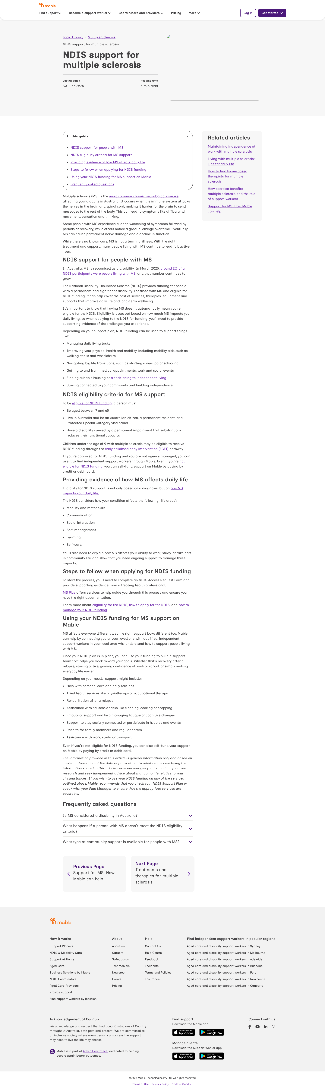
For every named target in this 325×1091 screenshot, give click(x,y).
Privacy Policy (160, 1084)
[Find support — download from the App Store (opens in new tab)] (183, 1032)
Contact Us (153, 946)
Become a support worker (88, 13)
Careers (117, 953)
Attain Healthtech (95, 1051)
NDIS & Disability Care (66, 953)
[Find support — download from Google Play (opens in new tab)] (211, 1032)
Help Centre (153, 953)
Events (116, 979)
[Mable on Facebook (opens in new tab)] (249, 1027)
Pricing (176, 13)
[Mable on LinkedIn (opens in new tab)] (265, 1027)
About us (118, 946)
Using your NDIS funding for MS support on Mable (111, 177)
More (192, 13)
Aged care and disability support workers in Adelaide (224, 959)
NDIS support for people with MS (97, 147)
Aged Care (57, 966)
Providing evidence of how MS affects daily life (108, 162)
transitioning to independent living (138, 378)
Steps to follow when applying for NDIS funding (108, 169)
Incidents (152, 966)
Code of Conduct (182, 1084)
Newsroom (119, 972)
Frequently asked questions (92, 184)
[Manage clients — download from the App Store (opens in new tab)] (183, 1056)
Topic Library (73, 37)
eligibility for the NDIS (109, 605)
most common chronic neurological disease (143, 196)
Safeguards (120, 959)
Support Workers (61, 946)
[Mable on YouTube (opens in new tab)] (257, 1027)
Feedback (152, 959)
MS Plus (69, 592)
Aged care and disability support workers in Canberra (225, 985)
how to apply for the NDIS (149, 605)
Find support (48, 13)
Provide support (61, 992)
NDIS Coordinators (63, 979)
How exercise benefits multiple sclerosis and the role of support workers (231, 194)
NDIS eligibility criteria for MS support (101, 155)
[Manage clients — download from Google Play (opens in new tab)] (211, 1056)
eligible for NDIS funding (92, 403)
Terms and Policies (158, 972)
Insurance (152, 979)
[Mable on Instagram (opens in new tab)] (273, 1027)
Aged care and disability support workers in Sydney (223, 946)
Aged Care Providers (64, 985)
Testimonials (121, 966)
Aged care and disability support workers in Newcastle (226, 979)
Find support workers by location (73, 999)
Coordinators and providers (139, 13)
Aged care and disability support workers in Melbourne (226, 953)
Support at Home (62, 959)
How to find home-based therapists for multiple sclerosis (227, 176)
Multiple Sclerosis (101, 37)
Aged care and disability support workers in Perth (222, 972)
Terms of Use (140, 1084)
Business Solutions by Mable (70, 972)
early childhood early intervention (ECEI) (137, 449)
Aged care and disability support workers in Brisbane (225, 966)
